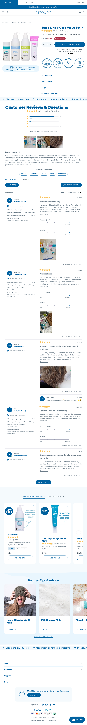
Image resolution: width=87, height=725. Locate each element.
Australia (80, 2)
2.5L (24, 548)
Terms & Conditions (37, 720)
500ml (11, 548)
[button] (9, 2)
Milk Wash (13, 535)
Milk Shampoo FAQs (51, 620)
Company (8, 669)
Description (46, 76)
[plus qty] (51, 44)
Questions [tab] (24, 179)
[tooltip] (19, 152)
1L (18, 548)
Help (6, 682)
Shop (6, 663)
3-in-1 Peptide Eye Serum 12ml (54, 540)
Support (7, 676)
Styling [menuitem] (44, 174)
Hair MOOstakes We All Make (18, 621)
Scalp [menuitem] (52, 174)
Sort (63, 193)
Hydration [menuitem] (34, 174)
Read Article (12, 629)
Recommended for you (34, 497)
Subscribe (34, 695)
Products (5, 23)
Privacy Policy (51, 720)
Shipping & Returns (49, 94)
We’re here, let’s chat (25, 69)
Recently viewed (56, 497)
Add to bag (20, 558)
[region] (43, 142)
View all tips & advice (43, 636)
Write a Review (73, 185)
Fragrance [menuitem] (62, 174)
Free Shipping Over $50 (43, 7)
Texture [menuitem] (23, 174)
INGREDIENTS (46, 82)
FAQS (43, 88)
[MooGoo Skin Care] (43, 12)
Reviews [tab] (10, 179)
